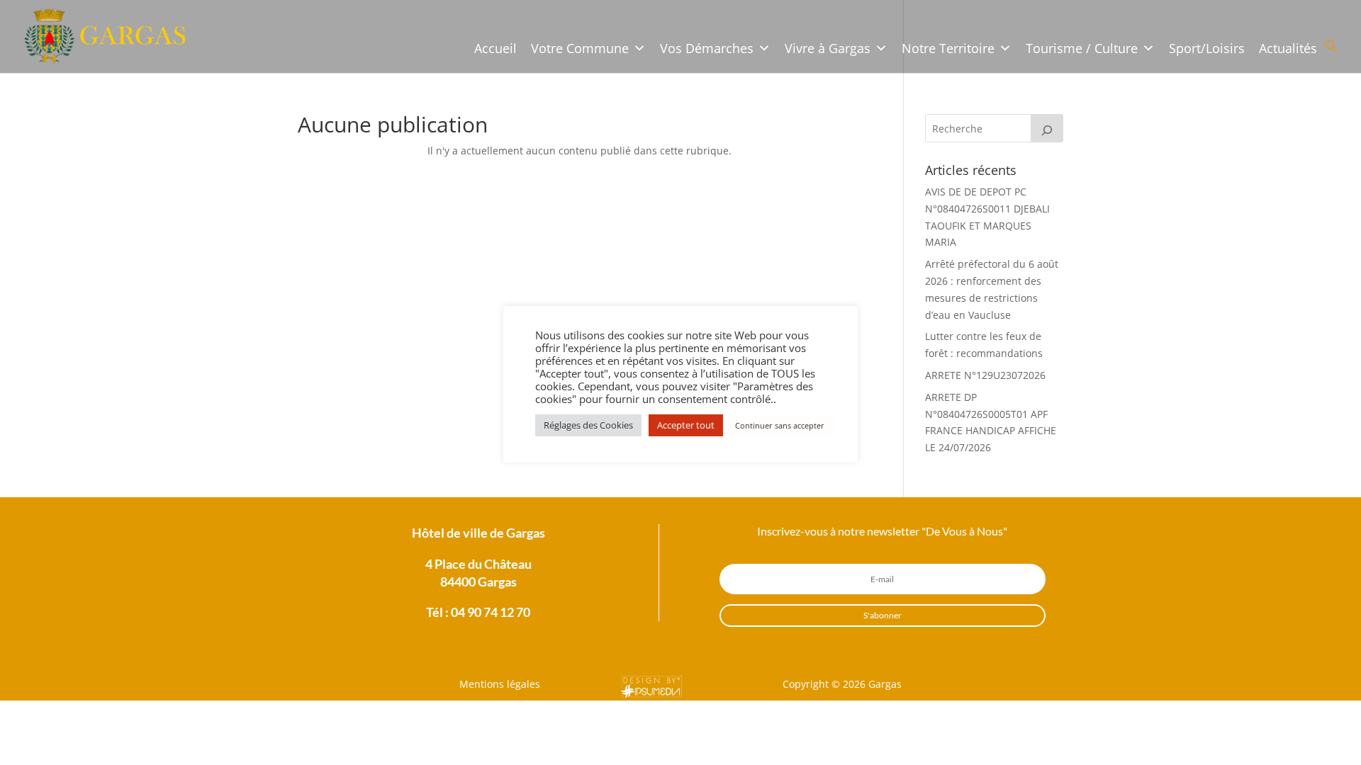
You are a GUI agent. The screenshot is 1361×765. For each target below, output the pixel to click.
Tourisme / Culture (1082, 48)
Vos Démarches (707, 48)
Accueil (495, 48)
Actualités (1288, 48)
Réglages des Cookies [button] (588, 425)
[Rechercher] (1047, 128)
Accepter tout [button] (686, 425)
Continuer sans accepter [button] (779, 425)
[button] (1331, 49)
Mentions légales (499, 684)
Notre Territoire (948, 48)
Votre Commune (580, 48)
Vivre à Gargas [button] (827, 48)
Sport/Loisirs (1207, 48)
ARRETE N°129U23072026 (985, 375)
